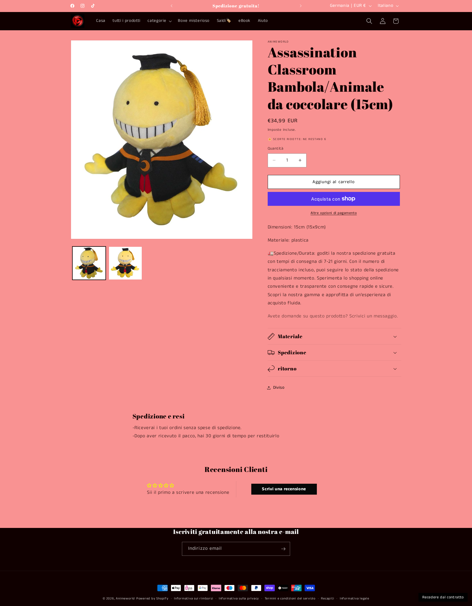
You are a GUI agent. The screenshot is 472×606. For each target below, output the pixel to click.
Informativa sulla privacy (239, 598)
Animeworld (125, 598)
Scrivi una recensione (284, 489)
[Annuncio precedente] (172, 5)
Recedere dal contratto (443, 597)
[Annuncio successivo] (301, 5)
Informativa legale (354, 598)
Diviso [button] (279, 388)
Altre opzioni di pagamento (334, 213)
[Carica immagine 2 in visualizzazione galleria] (125, 263)
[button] (159, 21)
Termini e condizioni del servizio (290, 598)
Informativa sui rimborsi (193, 598)
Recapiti (327, 598)
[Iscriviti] (283, 549)
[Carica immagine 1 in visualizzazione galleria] (89, 263)
